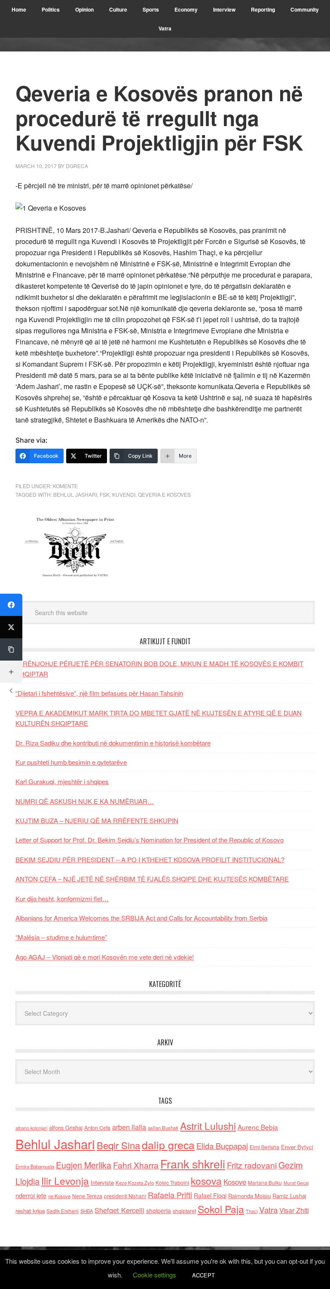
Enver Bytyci (297, 1147)
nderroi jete (30, 1195)
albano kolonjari (31, 1128)
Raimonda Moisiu (249, 1196)
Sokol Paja (221, 1209)
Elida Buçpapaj (222, 1145)
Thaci (251, 1210)
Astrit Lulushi (208, 1125)
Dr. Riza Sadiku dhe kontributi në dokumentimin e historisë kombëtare (113, 742)
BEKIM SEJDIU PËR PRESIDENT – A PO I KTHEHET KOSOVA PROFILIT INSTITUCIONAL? (149, 859)
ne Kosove (59, 1195)
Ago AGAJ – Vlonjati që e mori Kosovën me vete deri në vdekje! (104, 956)
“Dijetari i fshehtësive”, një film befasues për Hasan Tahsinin (99, 692)
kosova (206, 1180)
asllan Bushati (163, 1127)
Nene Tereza (87, 1195)
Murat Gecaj (296, 1183)
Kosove (234, 1182)
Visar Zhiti (294, 1210)
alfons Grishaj (65, 1127)
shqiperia (158, 1210)
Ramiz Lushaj (289, 1196)
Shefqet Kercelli (119, 1210)
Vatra (268, 1209)
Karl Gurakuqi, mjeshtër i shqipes (62, 781)
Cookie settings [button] (154, 1274)
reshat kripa (30, 1211)
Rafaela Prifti (170, 1194)
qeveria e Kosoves (164, 494)
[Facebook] (11, 605)
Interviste (102, 1182)
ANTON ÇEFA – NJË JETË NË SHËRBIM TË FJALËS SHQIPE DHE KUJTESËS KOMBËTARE (152, 878)
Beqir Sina (118, 1145)
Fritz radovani (252, 1165)
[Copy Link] (11, 649)
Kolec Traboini (172, 1182)
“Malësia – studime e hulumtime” (61, 937)
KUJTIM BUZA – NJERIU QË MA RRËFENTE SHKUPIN (96, 820)
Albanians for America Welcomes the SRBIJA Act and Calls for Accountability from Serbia (141, 917)
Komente (65, 485)
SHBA (86, 1210)
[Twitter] (11, 627)
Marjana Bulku (265, 1182)
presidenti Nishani (125, 1195)
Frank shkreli (192, 1163)
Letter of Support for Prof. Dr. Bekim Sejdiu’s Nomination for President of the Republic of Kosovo (149, 839)
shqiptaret (184, 1211)
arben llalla (129, 1127)
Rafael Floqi (210, 1195)
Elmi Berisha (264, 1146)
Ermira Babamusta (34, 1166)
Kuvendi (123, 494)
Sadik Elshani (62, 1210)
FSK (105, 494)
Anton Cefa (97, 1127)
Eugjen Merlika (83, 1165)
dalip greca (168, 1144)
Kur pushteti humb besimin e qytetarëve (71, 762)
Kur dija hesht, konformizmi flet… (62, 898)
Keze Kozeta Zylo (135, 1182)
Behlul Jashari (75, 494)
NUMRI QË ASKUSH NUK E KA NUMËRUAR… (84, 801)
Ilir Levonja (65, 1180)
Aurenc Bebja (258, 1127)
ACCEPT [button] (203, 1275)
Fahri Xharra (136, 1165)
